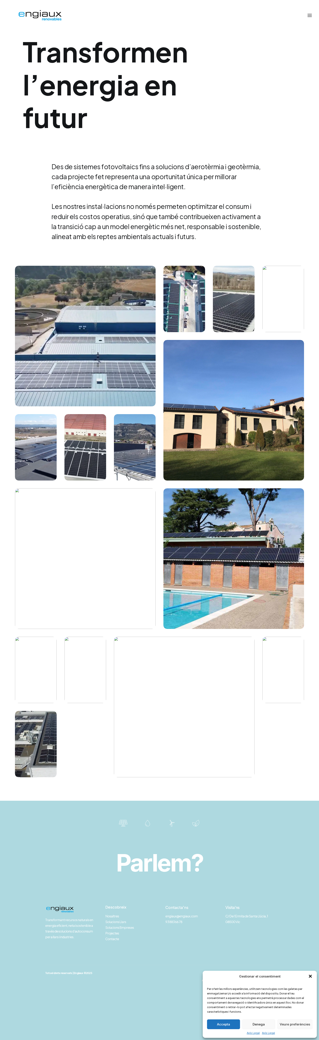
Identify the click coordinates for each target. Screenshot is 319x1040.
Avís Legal (253, 1033)
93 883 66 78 (173, 922)
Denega (259, 1024)
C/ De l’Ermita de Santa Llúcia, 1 (246, 916)
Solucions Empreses (119, 927)
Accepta (223, 1024)
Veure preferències (295, 1024)
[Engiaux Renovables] (39, 15)
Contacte (112, 939)
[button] (310, 976)
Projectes (112, 933)
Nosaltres (112, 916)
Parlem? (159, 862)
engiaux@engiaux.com (181, 916)
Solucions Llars (115, 922)
